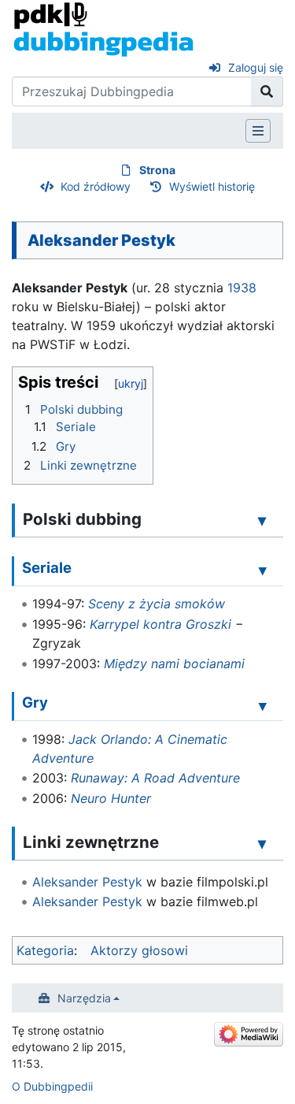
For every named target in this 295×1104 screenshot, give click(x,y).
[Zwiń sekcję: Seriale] (262, 569)
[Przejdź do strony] (267, 91)
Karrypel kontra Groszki (160, 624)
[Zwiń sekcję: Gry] (262, 705)
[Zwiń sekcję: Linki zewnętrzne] (262, 843)
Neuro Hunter (111, 798)
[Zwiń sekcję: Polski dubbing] (262, 520)
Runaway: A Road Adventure (155, 778)
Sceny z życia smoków (156, 603)
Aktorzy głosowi (139, 950)
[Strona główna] (103, 28)
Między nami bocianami (174, 663)
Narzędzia (84, 998)
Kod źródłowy (96, 186)
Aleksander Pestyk (87, 882)
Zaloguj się (255, 67)
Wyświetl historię (212, 186)
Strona (157, 170)
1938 (241, 288)
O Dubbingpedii (52, 1086)
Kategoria (45, 950)
